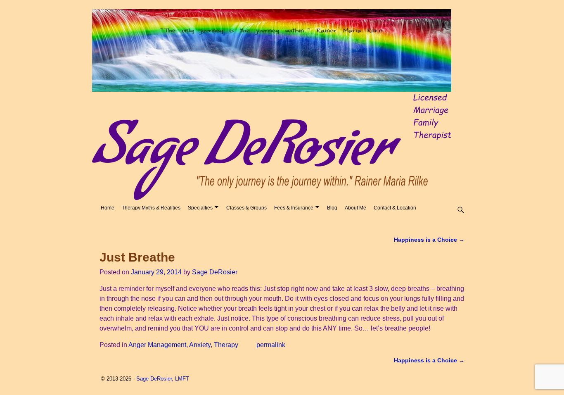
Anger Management (157, 344)
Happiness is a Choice (429, 239)
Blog (332, 208)
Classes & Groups (246, 208)
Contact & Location (395, 208)
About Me (355, 208)
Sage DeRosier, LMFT (162, 379)
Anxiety (200, 344)
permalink (270, 344)
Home (107, 208)
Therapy (226, 344)
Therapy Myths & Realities (151, 208)
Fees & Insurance (293, 208)
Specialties (200, 208)
